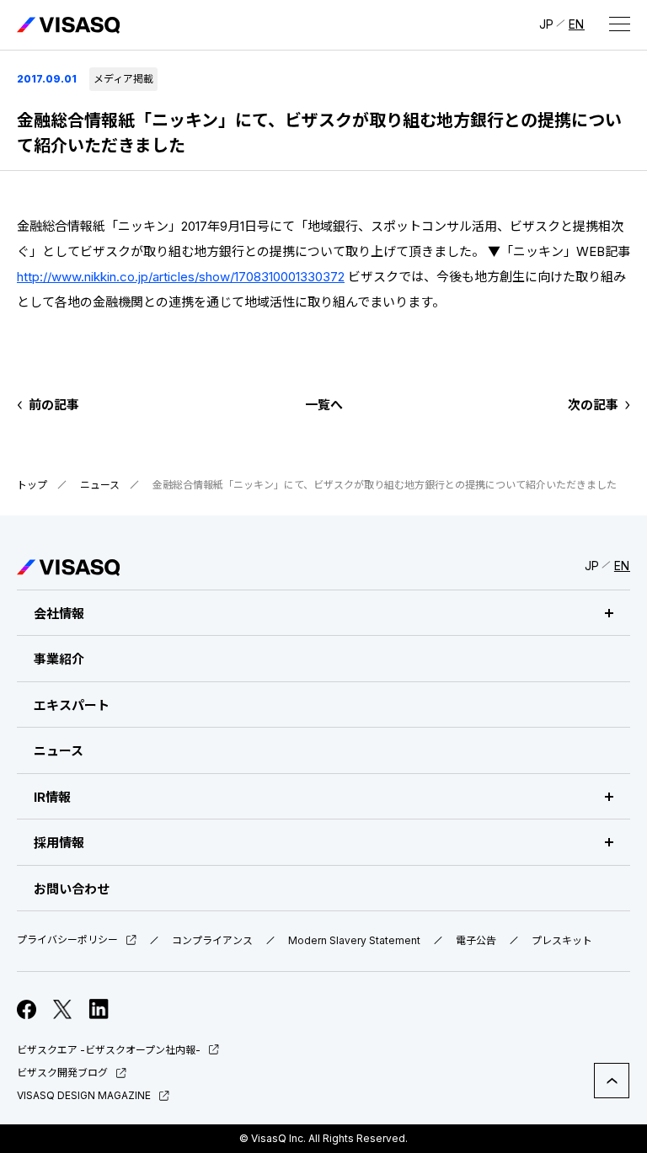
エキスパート (72, 705)
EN (577, 24)
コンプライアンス (212, 941)
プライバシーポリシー (67, 940)
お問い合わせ (72, 889)
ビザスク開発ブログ (62, 1072)
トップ (32, 484)
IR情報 (52, 797)
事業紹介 (59, 659)
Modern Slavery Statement (354, 941)
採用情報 (59, 843)
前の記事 (54, 405)
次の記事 (593, 405)
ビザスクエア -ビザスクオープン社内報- (109, 1050)
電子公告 (476, 941)
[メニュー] (619, 23)
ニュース (100, 484)
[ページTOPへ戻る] (611, 1080)
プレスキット (562, 941)
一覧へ (324, 405)
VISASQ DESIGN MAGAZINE (84, 1095)
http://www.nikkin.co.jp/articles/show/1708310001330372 (181, 277)
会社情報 (59, 614)
